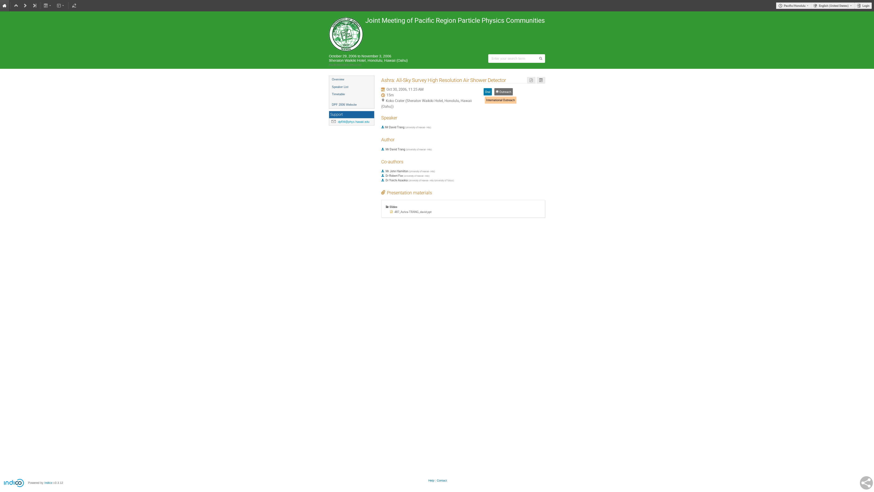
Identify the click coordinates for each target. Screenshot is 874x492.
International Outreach (500, 100)
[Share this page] (866, 483)
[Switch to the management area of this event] (74, 5)
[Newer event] (25, 5)
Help (431, 480)
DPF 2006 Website (344, 104)
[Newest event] (34, 5)
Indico (48, 483)
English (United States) (834, 6)
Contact (442, 480)
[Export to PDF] (531, 80)
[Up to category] (16, 5)
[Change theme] (60, 5)
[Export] (47, 5)
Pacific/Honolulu (794, 6)
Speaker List (340, 87)
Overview (338, 79)
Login (865, 6)
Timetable (338, 94)
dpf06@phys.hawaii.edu (353, 122)
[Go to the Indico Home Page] (4, 5)
